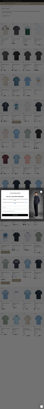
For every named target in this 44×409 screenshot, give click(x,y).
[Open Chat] (41, 406)
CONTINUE (15, 215)
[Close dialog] (41, 192)
